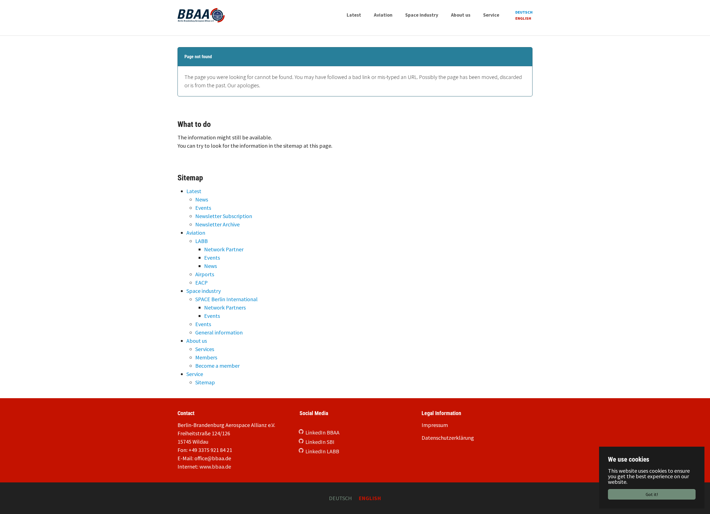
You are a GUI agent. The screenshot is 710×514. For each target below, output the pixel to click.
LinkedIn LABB (322, 451)
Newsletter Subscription (223, 216)
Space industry (203, 290)
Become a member (217, 365)
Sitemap (205, 382)
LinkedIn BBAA (322, 432)
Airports (204, 274)
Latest (193, 191)
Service (194, 373)
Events (203, 207)
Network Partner (224, 249)
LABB (201, 240)
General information (219, 332)
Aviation (195, 232)
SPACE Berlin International (226, 299)
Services (204, 349)
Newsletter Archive (217, 224)
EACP (201, 282)
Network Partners (225, 307)
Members (206, 357)
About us (196, 340)
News (201, 199)
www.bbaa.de (215, 466)
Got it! (652, 494)
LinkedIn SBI (319, 441)
